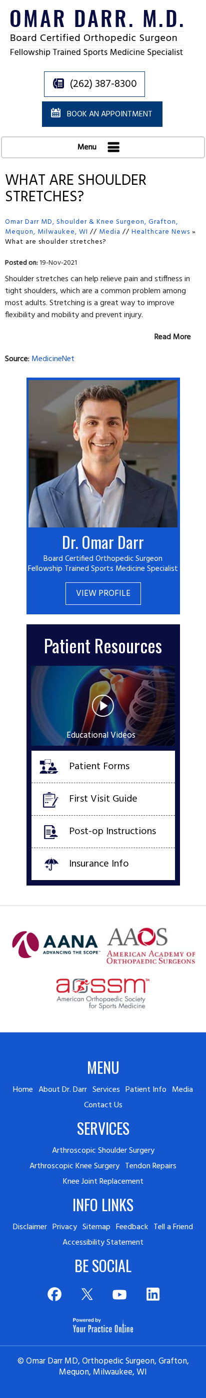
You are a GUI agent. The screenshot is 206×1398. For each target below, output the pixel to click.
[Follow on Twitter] (87, 1294)
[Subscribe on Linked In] (153, 1294)
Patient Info (146, 1089)
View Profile (103, 593)
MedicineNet (53, 359)
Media (109, 232)
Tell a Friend (173, 1227)
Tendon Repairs (150, 1166)
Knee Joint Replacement (103, 1181)
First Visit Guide (103, 799)
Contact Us (103, 1105)
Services (106, 1089)
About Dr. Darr (62, 1089)
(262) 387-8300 (103, 84)
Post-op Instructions (112, 832)
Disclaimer (30, 1227)
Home (23, 1089)
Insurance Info (99, 864)
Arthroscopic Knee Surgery (75, 1166)
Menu (88, 147)
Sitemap (96, 1227)
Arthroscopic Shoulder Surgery (103, 1150)
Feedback (132, 1227)
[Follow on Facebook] (53, 1294)
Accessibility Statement (103, 1242)
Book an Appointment (109, 114)
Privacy (64, 1227)
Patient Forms (99, 767)
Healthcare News (161, 232)
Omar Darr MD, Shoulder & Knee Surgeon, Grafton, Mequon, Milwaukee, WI (91, 227)
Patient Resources (103, 645)
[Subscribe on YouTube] (119, 1294)
